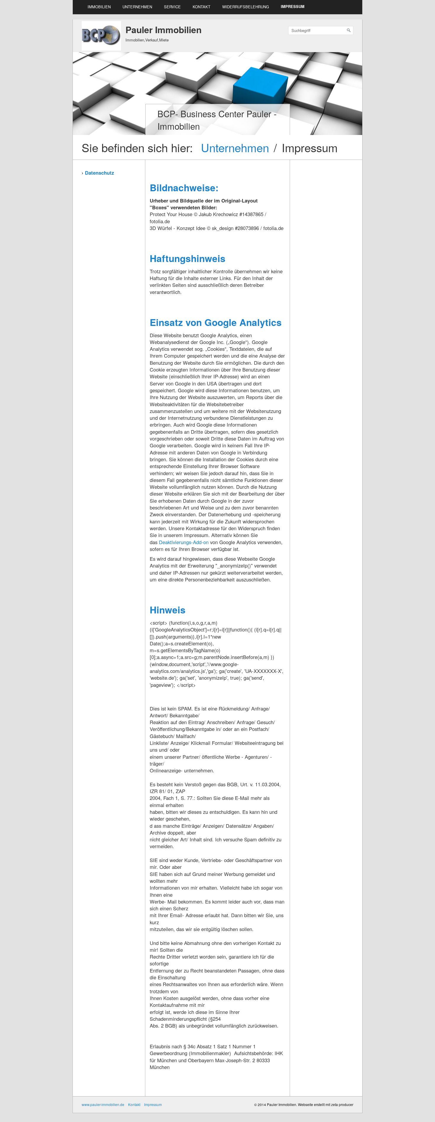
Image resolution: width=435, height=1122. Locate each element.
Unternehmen (137, 6)
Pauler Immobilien (163, 29)
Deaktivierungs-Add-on (184, 542)
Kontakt (201, 6)
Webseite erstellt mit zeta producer (325, 1104)
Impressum (292, 6)
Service (172, 6)
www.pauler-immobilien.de (103, 1104)
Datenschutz (99, 172)
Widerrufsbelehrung (245, 6)
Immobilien (99, 6)
